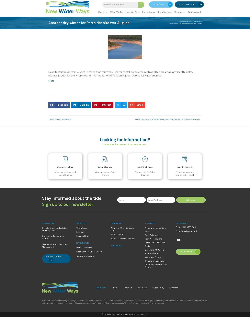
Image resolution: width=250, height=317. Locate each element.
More (51, 80)
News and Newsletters (193, 21)
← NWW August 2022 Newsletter (59, 119)
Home (182, 21)
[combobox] (120, 5)
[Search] (141, 5)
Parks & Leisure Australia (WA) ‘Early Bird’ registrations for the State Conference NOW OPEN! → (168, 119)
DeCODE (145, 314)
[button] (161, 4)
